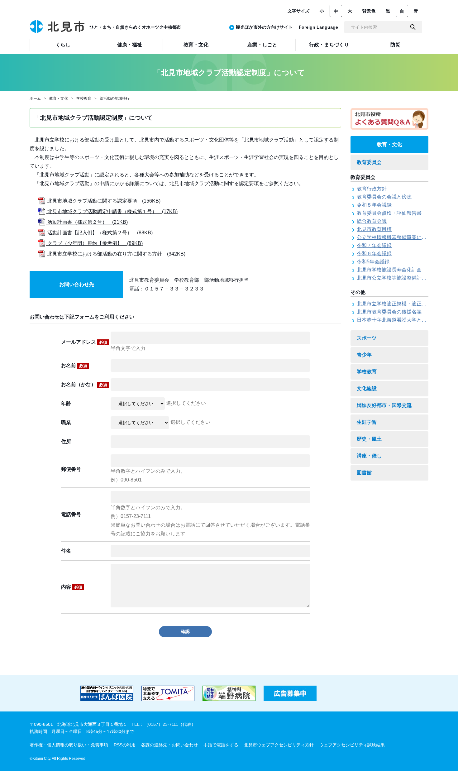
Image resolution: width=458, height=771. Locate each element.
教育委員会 (369, 162)
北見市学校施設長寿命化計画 (389, 269)
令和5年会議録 (373, 261)
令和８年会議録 (374, 205)
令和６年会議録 (374, 253)
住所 (66, 441)
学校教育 (83, 98)
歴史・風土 (369, 439)
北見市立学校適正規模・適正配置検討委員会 (406, 303)
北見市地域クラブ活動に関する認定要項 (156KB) (103, 201)
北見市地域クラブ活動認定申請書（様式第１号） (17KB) (112, 211)
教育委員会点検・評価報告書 (389, 213)
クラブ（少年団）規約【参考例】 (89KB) (94, 243)
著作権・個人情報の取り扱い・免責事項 (69, 744)
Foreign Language (318, 27)
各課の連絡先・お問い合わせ (169, 744)
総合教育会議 (372, 221)
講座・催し (369, 455)
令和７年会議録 (374, 245)
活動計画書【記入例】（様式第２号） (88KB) (99, 232)
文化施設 (367, 388)
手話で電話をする (220, 744)
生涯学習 (367, 422)
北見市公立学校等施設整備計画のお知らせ (404, 277)
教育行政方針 (372, 188)
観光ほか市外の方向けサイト (264, 27)
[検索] (412, 27)
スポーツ (367, 338)
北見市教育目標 (374, 229)
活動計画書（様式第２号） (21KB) (87, 222)
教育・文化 (58, 98)
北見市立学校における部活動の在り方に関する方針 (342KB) (115, 253)
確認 (185, 631)
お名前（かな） (84, 384)
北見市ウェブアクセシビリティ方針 (279, 744)
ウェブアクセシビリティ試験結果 (352, 744)
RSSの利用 (125, 744)
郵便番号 (71, 469)
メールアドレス (84, 342)
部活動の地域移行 (115, 98)
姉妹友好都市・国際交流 (384, 405)
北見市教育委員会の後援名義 (389, 311)
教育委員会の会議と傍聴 (384, 196)
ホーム (35, 98)
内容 (71, 587)
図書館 (364, 472)
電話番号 (71, 514)
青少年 (364, 354)
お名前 (74, 365)
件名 (66, 550)
